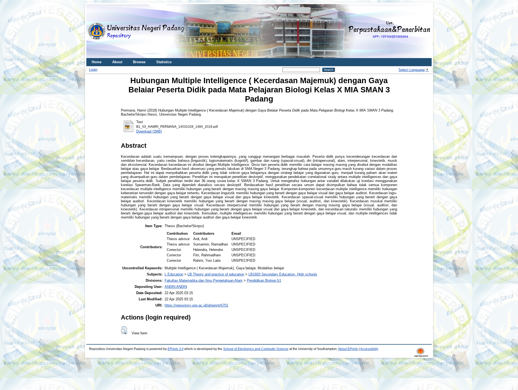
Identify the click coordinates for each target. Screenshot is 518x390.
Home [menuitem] (96, 62)
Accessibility (369, 349)
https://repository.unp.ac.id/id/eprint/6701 (196, 305)
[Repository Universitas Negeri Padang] (94, 31)
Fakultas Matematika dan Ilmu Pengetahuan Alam (204, 280)
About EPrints (348, 349)
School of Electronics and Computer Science (255, 349)
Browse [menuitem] (139, 62)
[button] (124, 330)
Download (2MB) (149, 131)
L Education (174, 274)
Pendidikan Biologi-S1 (264, 280)
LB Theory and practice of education (216, 274)
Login (93, 70)
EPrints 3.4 (175, 349)
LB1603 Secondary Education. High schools (282, 274)
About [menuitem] (117, 62)
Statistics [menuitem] (164, 62)
